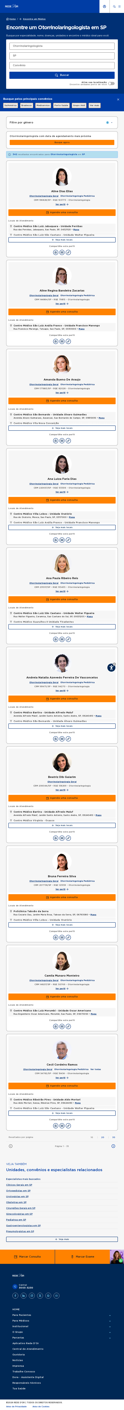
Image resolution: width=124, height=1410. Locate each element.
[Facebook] (15, 1296)
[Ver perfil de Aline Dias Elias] (62, 176)
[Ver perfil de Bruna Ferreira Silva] (62, 861)
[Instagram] (32, 1296)
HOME (16, 1309)
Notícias (17, 1360)
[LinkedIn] (23, 1296)
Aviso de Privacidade (16, 1407)
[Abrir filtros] (111, 122)
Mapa (76, 230)
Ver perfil (60, 204)
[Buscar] (114, 6)
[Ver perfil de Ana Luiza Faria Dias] (62, 464)
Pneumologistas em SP (20, 1231)
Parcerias (18, 1338)
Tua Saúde (19, 1389)
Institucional (20, 1326)
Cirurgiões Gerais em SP (20, 1208)
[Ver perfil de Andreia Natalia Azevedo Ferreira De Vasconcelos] (62, 662)
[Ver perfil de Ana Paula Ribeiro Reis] (62, 563)
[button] (114, 664)
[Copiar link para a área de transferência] (68, 252)
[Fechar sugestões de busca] (118, 99)
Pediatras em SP (16, 1220)
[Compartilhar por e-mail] (62, 252)
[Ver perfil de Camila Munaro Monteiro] (62, 960)
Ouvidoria (18, 1355)
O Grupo (17, 1332)
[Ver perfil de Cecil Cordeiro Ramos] (62, 1049)
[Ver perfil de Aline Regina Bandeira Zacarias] (62, 275)
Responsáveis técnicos (26, 1383)
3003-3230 (26, 1288)
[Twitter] (40, 1296)
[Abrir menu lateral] (119, 6)
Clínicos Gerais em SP (19, 1185)
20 (105, 1137)
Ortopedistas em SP (18, 1191)
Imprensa (18, 1366)
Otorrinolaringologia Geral (43, 196)
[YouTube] (56, 1296)
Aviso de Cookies (40, 1407)
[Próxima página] (113, 1146)
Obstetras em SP (16, 1202)
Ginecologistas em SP (19, 1214)
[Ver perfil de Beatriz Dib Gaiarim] (62, 762)
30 (113, 1137)
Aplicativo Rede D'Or (25, 1343)
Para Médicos (20, 1321)
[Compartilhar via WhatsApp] (55, 252)
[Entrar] (104, 6)
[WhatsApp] (48, 1296)
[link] (9, 105)
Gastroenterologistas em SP (23, 1226)
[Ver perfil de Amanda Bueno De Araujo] (62, 364)
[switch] (92, 83)
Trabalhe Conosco (23, 1372)
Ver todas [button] (95, 1069)
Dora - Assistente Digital (28, 1377)
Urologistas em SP (17, 1197)
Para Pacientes (21, 1315)
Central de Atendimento (27, 1349)
